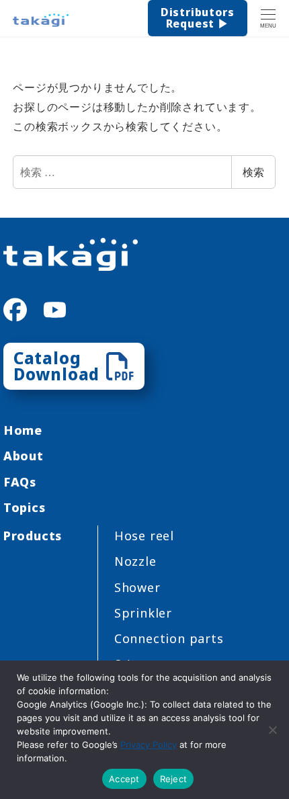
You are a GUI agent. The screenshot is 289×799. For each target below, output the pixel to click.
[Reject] (272, 730)
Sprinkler (143, 613)
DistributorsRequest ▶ (198, 18)
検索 (253, 171)
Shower (137, 587)
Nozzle (135, 561)
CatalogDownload (56, 366)
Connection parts (169, 638)
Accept (124, 778)
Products (32, 536)
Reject (174, 778)
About (23, 456)
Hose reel (144, 536)
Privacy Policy (148, 744)
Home (22, 430)
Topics (24, 507)
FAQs (19, 482)
